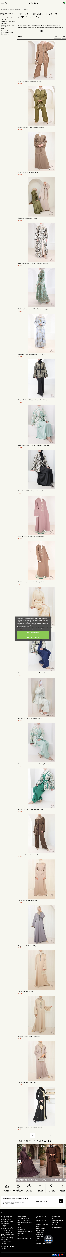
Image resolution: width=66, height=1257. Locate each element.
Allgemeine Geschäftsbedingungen (25, 1230)
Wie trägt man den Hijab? (41, 1217)
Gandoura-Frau (5, 34)
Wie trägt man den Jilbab (41, 1221)
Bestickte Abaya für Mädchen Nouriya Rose (31, 536)
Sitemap (20, 1236)
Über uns (21, 1225)
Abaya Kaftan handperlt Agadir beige (29, 1037)
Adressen (55, 1222)
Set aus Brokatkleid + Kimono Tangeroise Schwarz (33, 263)
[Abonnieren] (61, 1201)
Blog (37, 1241)
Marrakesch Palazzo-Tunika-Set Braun (29, 855)
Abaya (8, 1232)
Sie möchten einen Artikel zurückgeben (24, 1219)
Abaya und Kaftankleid (8, 21)
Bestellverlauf (56, 1216)
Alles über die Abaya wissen (42, 1225)
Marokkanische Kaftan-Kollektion (6, 14)
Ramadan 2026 (40, 1243)
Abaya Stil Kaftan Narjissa (25, 991)
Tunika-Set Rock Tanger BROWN (28, 172)
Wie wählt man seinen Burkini (40, 1229)
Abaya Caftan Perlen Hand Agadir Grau (29, 946)
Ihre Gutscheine (56, 1225)
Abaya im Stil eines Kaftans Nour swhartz (30, 1128)
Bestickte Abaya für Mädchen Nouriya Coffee (31, 582)
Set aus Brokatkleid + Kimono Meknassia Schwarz (32, 491)
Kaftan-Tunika (5, 30)
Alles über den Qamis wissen (42, 1237)
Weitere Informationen (23, 629)
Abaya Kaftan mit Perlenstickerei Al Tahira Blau (32, 354)
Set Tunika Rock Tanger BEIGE (27, 218)
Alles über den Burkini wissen (40, 1233)
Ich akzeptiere (33, 633)
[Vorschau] (41, 79)
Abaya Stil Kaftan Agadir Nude (27, 1082)
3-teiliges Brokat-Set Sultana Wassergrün (30, 718)
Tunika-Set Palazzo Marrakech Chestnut (29, 81)
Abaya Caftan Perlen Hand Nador (28, 900)
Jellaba (3, 28)
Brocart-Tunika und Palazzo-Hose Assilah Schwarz (33, 400)
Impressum (21, 1233)
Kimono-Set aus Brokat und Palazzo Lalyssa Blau (32, 673)
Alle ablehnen (33, 637)
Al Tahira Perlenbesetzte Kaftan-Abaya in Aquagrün (33, 309)
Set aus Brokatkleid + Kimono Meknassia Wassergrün (34, 445)
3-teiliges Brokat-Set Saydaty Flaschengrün (31, 809)
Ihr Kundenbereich (57, 1227)
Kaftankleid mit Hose (7, 32)
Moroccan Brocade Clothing (6, 18)
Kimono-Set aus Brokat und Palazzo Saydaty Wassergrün (35, 764)
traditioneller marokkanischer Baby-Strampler (7, 25)
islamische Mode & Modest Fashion (6, 1219)
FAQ (19, 1227)
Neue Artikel (22, 1216)
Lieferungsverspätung (25, 1222)
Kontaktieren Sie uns (24, 1238)
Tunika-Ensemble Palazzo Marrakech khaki (31, 127)
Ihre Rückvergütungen (57, 1219)
